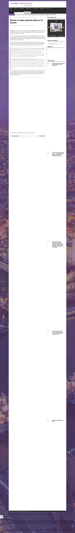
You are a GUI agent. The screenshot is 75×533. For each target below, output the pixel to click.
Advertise (22, 8)
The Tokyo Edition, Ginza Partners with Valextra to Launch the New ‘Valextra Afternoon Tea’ (57, 333)
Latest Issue (28, 8)
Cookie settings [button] (50, 514)
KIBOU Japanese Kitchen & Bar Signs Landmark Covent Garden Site (58, 64)
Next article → (42, 136)
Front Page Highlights (26, 25)
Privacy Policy (26, 511)
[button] (20, 10)
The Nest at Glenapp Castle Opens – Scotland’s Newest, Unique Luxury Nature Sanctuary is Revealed (58, 154)
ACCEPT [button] (55, 514)
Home (11, 8)
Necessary (5, 527)
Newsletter (35, 8)
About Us (16, 8)
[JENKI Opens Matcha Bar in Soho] (49, 506)
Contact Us (48, 8)
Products (32, 25)
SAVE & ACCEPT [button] (5, 532)
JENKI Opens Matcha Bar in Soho (57, 421)
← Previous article (15, 136)
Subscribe (42, 8)
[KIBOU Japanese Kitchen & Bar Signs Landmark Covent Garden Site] (49, 149)
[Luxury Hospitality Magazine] (21, 6)
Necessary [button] (4, 525)
